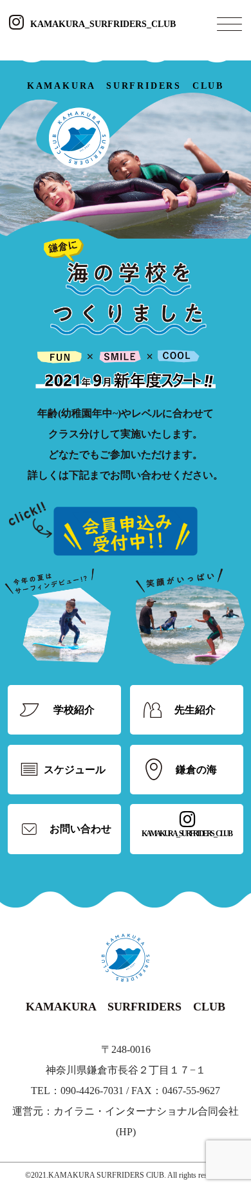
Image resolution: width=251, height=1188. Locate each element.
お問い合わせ (80, 828)
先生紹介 (195, 709)
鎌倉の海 (196, 769)
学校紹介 (74, 709)
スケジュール (75, 769)
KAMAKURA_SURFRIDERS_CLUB (103, 24)
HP (126, 1131)
